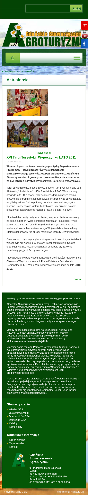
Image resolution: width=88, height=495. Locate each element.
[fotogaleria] (44, 152)
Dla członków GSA (19, 416)
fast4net (72, 492)
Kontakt (13, 447)
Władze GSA (16, 409)
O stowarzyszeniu (19, 413)
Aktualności (28, 71)
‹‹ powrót (76, 279)
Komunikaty (15, 426)
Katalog (13, 423)
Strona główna (11, 71)
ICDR (81, 492)
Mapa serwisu (17, 443)
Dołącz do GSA (17, 419)
